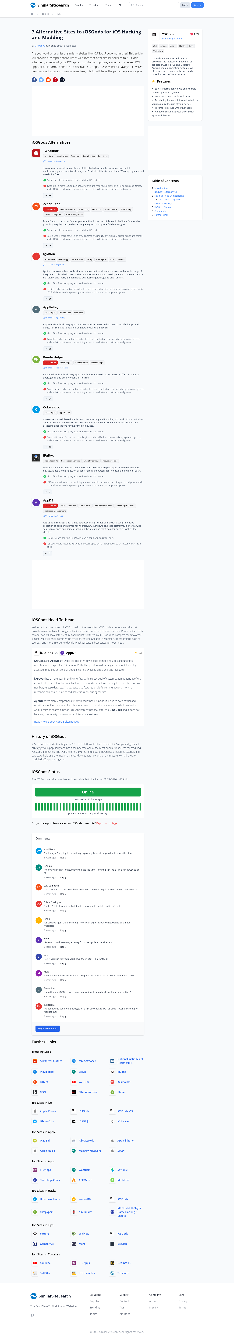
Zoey (46, 938)
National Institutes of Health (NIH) (130, 1061)
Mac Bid (45, 1140)
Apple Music (47, 1151)
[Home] (32, 13)
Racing (89, 259)
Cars (112, 259)
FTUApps (45, 1170)
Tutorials (158, 51)
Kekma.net (123, 1082)
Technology (63, 259)
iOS (59, 13)
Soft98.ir (45, 1273)
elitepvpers (46, 1212)
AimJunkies (85, 1212)
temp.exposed (87, 1061)
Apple (163, 45)
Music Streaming (91, 460)
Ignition (49, 254)
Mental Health (111, 209)
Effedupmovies (88, 1092)
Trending (94, 5)
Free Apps (102, 156)
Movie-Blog (47, 1072)
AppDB (48, 500)
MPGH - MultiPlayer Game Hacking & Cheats (129, 1212)
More (82, 1244)
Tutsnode (123, 1273)
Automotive (50, 259)
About (153, 1301)
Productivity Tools (109, 460)
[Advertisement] (88, 111)
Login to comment (47, 1028)
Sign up (197, 5)
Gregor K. (40, 45)
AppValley (50, 307)
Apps (173, 45)
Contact (124, 1301)
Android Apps (65, 312)
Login (185, 5)
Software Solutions (68, 505)
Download (75, 156)
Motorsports (101, 259)
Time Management (74, 214)
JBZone (121, 1072)
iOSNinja (84, 1121)
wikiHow (84, 1233)
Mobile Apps (62, 156)
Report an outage (106, 823)
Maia (46, 971)
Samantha (49, 988)
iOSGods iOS (125, 1111)
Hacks (182, 45)
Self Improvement (67, 209)
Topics (109, 5)
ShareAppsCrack (50, 1180)
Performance (77, 259)
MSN (43, 1092)
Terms (182, 1307)
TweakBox (51, 151)
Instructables (87, 1273)
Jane (46, 955)
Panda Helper (53, 357)
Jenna (47, 918)
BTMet (44, 1082)
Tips (191, 45)
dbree (121, 1092)
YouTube (84, 1082)
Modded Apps (97, 362)
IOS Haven (123, 1121)
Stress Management (54, 214)
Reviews (121, 259)
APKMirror (85, 1180)
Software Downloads (103, 505)
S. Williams (49, 849)
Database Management (55, 510)
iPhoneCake (47, 1121)
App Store (49, 156)
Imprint (153, 1307)
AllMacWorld (86, 1140)
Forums (44, 1233)
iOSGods (84, 1111)
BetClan (122, 1244)
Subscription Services (70, 460)
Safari (120, 1151)
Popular (79, 5)
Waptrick (84, 1170)
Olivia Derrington (53, 902)
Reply (63, 857)
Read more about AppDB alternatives (56, 721)
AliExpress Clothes (51, 1061)
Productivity (84, 209)
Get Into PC (124, 1263)
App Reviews (64, 412)
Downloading (89, 156)
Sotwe (82, 1072)
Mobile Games (81, 362)
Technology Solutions (125, 505)
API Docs (125, 1314)
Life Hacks (96, 209)
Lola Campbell (51, 885)
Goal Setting (126, 209)
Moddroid (123, 1180)
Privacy (183, 1301)
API (120, 5)
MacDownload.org (90, 1151)
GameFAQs (47, 1244)
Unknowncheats (50, 1199)
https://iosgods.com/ (172, 38)
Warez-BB (85, 1199)
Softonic (122, 1170)
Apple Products (51, 460)
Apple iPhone (48, 1111)
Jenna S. (48, 865)
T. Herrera (49, 1004)
